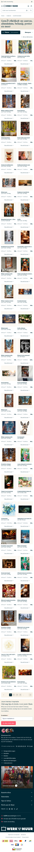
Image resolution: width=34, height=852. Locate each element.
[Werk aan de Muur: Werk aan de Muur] (32, 805)
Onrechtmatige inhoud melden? (13, 837)
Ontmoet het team (8, 786)
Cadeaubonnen (8, 763)
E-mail (31, 746)
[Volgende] (30, 694)
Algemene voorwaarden (14, 834)
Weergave (28, 32)
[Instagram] (7, 809)
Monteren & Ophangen (10, 760)
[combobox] (13, 10)
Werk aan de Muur (8, 805)
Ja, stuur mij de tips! (8, 723)
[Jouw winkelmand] (31, 6)
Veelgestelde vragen (9, 751)
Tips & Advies (6, 801)
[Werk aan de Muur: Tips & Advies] (32, 801)
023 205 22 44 (22, 746)
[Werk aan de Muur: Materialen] (32, 796)
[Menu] (2, 6)
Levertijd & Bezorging (9, 758)
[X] (14, 809)
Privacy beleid (25, 837)
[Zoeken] (30, 10)
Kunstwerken (6, 792)
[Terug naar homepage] (11, 6)
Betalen (6, 756)
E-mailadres (4, 715)
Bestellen (6, 753)
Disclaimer (23, 834)
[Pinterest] (9, 809)
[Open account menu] (28, 6)
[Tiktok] (17, 809)
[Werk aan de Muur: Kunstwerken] (32, 792)
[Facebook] (12, 809)
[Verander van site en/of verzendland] (32, 1)
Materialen (5, 796)
